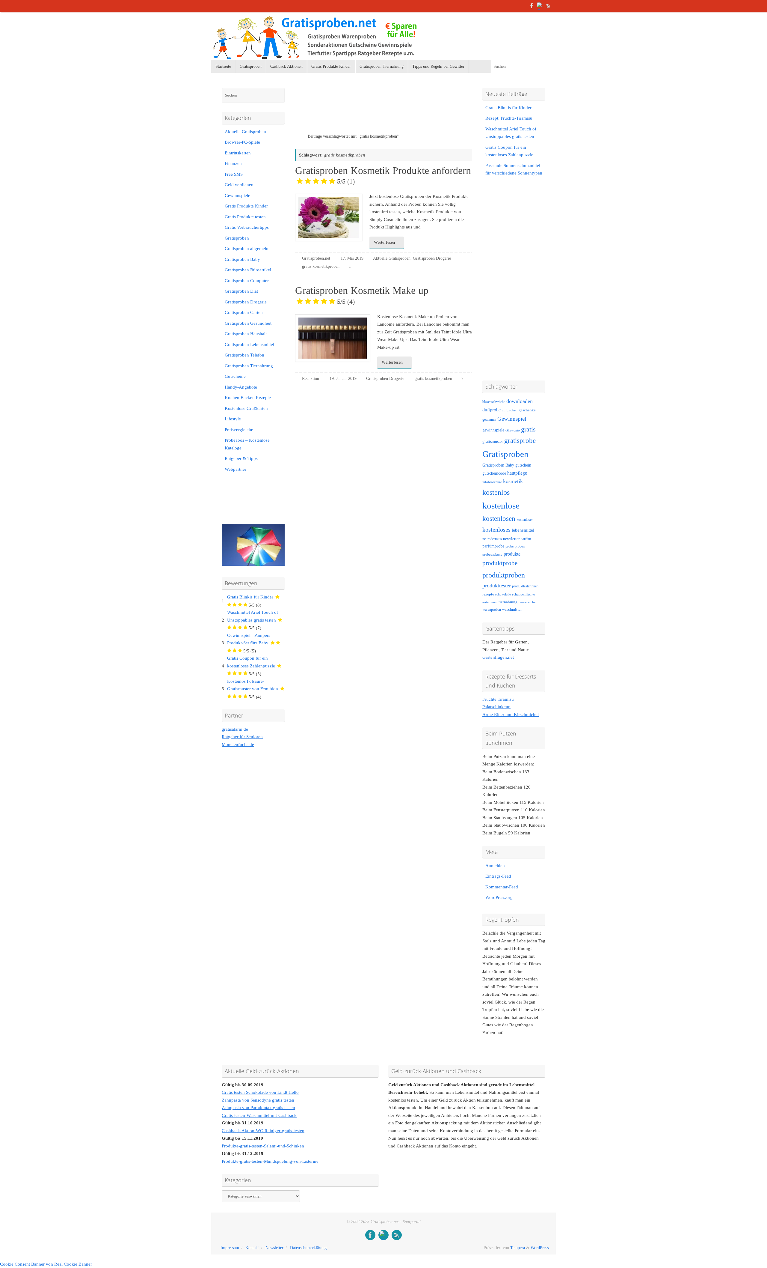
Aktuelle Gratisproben (391, 258)
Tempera (517, 1248)
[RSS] (548, 5)
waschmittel (512, 609)
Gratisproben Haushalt (246, 333)
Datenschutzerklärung (308, 1248)
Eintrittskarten (238, 153)
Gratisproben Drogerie (432, 258)
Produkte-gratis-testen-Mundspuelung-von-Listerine (270, 1161)
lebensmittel (523, 530)
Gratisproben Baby (242, 259)
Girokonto (512, 430)
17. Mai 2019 (352, 258)
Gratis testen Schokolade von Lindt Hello (260, 1092)
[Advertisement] (365, 111)
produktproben (503, 575)
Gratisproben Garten (244, 312)
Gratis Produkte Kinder (246, 206)
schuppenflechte (523, 594)
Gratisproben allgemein (246, 248)
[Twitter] (540, 5)
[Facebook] (532, 5)
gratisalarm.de (235, 729)
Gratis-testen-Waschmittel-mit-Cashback (259, 1115)
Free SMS (234, 174)
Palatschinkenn (496, 706)
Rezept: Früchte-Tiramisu (508, 118)
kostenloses (496, 529)
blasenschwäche (493, 402)
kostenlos (496, 492)
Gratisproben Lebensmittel (249, 344)
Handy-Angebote (241, 387)
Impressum (230, 1248)
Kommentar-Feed (501, 887)
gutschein (523, 465)
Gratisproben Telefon (244, 355)
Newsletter (274, 1248)
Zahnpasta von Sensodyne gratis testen (258, 1100)
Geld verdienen (239, 184)
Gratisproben (237, 238)
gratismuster (492, 441)
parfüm (526, 539)
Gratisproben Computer (247, 280)
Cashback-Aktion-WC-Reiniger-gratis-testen (263, 1130)
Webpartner (235, 469)
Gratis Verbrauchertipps (247, 227)
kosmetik (513, 481)
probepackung (492, 554)
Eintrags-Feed (498, 876)
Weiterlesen (384, 242)
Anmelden (495, 865)
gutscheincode (494, 473)
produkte (512, 553)
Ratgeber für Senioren (242, 736)
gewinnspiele (493, 430)
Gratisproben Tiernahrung (249, 365)
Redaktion (310, 378)
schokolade (503, 594)
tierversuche (527, 602)
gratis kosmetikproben (320, 266)
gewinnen (489, 419)
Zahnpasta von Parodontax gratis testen (258, 1107)
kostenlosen (498, 518)
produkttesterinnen (525, 586)
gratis (528, 429)
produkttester (496, 586)
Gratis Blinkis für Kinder (250, 597)
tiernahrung (508, 602)
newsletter (511, 539)
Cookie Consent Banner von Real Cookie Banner (46, 1264)
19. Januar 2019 (343, 378)
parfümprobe (493, 546)
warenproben (491, 609)
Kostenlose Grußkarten (246, 408)
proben (520, 546)
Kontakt (252, 1248)
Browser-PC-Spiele (242, 142)
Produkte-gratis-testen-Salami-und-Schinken (263, 1146)
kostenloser (525, 520)
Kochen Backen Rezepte (248, 397)
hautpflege (517, 473)
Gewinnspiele (237, 195)
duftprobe (491, 409)
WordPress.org (499, 897)
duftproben (509, 410)
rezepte (488, 594)
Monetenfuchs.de (238, 744)
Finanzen (233, 163)
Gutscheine (235, 376)
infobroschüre (492, 482)
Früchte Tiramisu (498, 699)
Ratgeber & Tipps (241, 458)
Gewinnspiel (511, 419)
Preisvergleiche (239, 429)
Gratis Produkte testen (245, 216)
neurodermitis (492, 539)
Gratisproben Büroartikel (248, 269)
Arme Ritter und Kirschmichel (510, 714)
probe (509, 546)
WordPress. (540, 1248)
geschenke (527, 410)
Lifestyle (233, 418)
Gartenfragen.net (498, 657)
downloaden (519, 401)
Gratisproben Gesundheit (248, 323)
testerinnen (489, 602)
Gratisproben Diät (241, 291)
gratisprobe (520, 440)
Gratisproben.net (316, 258)
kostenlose (501, 505)
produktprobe (499, 563)
